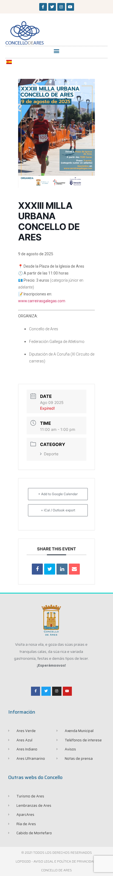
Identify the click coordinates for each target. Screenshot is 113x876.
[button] (56, 50)
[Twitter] (52, 7)
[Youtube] (70, 7)
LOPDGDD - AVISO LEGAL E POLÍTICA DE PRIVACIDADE (56, 861)
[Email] (74, 569)
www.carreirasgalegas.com (41, 301)
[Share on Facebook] (37, 569)
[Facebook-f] (43, 7)
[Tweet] (49, 569)
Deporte (51, 453)
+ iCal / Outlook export (58, 510)
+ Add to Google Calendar (58, 494)
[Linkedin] (61, 569)
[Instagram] (61, 7)
